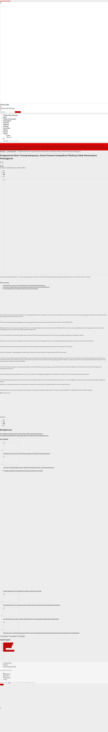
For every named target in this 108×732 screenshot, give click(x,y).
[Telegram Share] (4, 175)
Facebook (7, 674)
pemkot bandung (8, 643)
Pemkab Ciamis (7, 645)
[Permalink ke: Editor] (1, 164)
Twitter (7, 676)
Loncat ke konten (5, 1)
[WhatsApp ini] (4, 176)
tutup (2, 684)
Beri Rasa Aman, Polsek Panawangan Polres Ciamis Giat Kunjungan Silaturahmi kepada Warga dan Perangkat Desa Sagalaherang (41, 633)
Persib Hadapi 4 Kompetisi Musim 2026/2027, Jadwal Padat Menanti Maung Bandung (62, 148)
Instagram (8, 677)
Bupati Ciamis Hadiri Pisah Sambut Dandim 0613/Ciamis (21, 434)
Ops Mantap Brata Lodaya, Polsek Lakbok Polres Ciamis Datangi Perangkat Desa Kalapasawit (31, 619)
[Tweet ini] (4, 173)
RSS (6, 679)
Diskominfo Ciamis (8, 651)
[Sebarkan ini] (4, 171)
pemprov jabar (7, 647)
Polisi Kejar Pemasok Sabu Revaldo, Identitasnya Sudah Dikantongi (71, 146)
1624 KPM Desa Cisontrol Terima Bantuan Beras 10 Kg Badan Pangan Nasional (24, 285)
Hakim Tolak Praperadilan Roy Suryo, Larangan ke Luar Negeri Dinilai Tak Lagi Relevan (25, 146)
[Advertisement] (47, 302)
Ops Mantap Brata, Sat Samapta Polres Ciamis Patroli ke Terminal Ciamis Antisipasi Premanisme (31, 605)
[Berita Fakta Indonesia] (7, 108)
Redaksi (5, 665)
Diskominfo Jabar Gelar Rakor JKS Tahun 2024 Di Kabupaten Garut (24, 435)
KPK (4, 649)
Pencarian (18, 112)
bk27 (9, 682)
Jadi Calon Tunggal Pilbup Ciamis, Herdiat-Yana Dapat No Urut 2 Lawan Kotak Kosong (26, 287)
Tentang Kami (7, 663)
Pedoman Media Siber (9, 666)
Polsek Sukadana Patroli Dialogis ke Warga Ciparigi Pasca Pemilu (20, 288)
